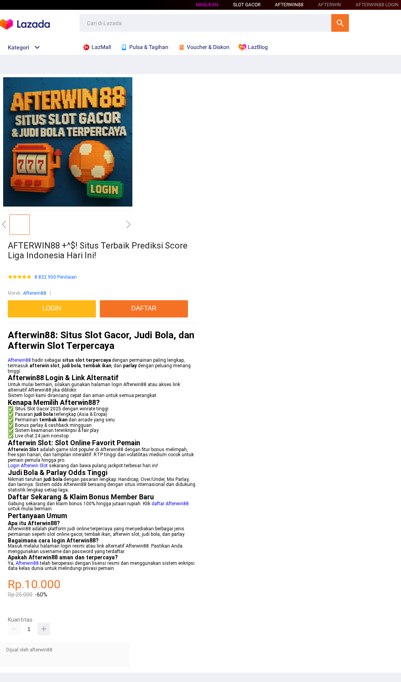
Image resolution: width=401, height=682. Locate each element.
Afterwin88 (34, 293)
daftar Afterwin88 (170, 503)
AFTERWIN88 (289, 4)
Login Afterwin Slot (28, 465)
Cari (340, 23)
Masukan (207, 4)
